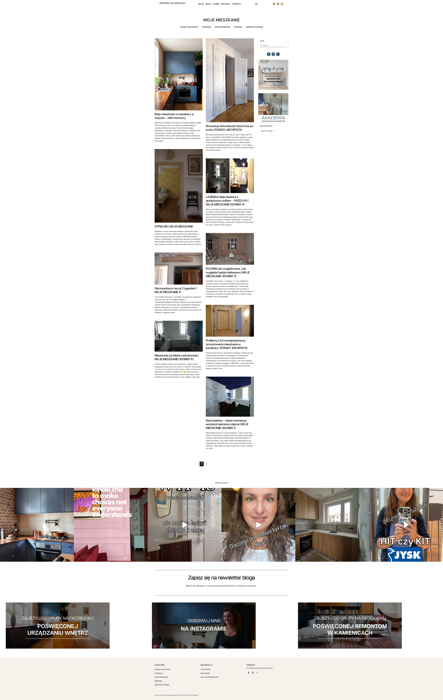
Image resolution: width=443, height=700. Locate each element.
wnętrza (238, 27)
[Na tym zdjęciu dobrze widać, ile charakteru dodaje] (37, 525)
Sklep (201, 4)
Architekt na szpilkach (172, 3)
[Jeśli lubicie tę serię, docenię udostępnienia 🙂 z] (406, 525)
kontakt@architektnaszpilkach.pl (260, 668)
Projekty (226, 4)
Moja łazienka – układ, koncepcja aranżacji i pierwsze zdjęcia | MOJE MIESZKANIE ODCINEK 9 (227, 424)
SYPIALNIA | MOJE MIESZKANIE (174, 226)
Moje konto (205, 669)
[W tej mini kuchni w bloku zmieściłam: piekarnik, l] (332, 525)
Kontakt (237, 4)
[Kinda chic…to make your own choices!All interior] (111, 525)
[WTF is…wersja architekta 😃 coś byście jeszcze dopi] (185, 525)
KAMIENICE (206, 27)
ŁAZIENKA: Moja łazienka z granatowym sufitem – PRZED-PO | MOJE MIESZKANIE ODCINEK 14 (227, 201)
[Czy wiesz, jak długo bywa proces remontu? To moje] (258, 525)
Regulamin (205, 673)
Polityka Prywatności (210, 677)
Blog (208, 4)
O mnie (216, 4)
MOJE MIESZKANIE (222, 27)
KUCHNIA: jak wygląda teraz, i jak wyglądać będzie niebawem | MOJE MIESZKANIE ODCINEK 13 (228, 272)
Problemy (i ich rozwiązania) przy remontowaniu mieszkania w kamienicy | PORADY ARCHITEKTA (226, 344)
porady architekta (189, 27)
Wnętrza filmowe (254, 27)
